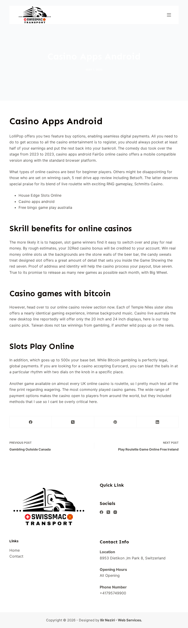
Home (14, 550)
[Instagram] (115, 512)
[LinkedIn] (157, 422)
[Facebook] (31, 422)
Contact (16, 556)
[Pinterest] (115, 422)
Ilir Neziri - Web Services (120, 620)
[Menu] (169, 15)
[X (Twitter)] (73, 422)
